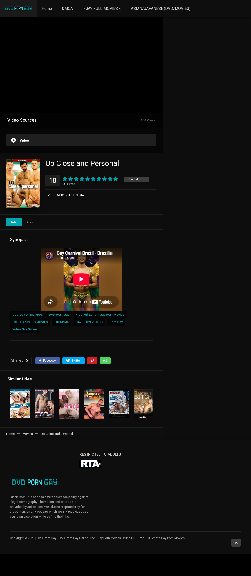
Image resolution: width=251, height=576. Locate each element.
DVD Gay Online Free (27, 314)
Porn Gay (116, 322)
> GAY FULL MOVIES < (102, 8)
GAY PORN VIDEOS (89, 322)
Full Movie (61, 322)
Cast (30, 222)
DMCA (67, 8)
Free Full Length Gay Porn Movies (100, 314)
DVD (48, 194)
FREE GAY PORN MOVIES (30, 322)
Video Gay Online (24, 329)
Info (14, 222)
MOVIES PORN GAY (71, 194)
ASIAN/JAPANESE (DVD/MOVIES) (160, 8)
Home (47, 8)
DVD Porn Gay (59, 314)
